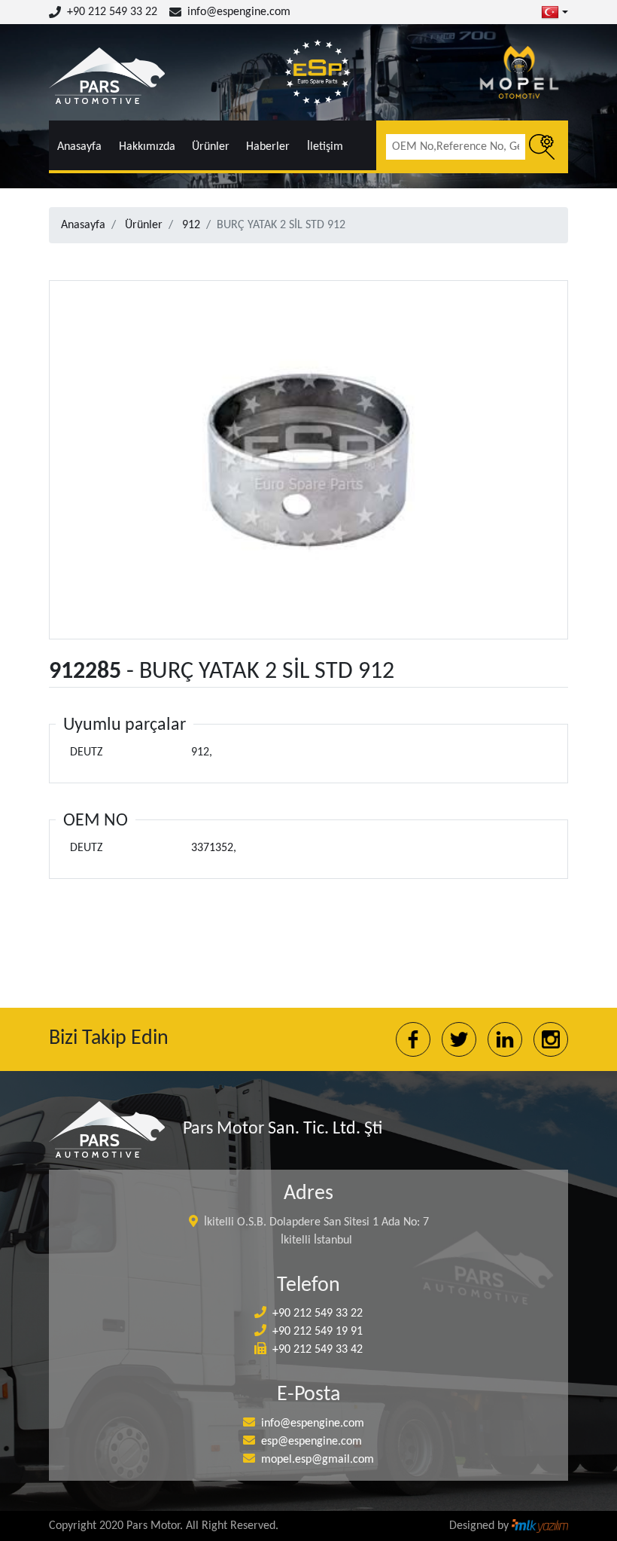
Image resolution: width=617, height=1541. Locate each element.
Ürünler (210, 147)
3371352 (212, 848)
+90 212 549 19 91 (317, 1332)
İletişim (325, 147)
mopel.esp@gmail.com (317, 1460)
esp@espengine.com (311, 1442)
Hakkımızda (147, 147)
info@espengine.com (238, 12)
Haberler (268, 147)
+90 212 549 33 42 (317, 1350)
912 (191, 225)
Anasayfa (79, 147)
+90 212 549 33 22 (112, 12)
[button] (554, 12)
